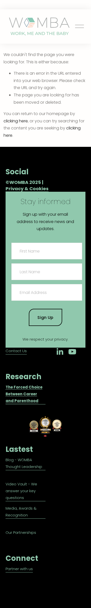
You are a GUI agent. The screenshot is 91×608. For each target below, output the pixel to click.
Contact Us (16, 350)
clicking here (16, 121)
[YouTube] (72, 352)
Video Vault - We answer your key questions (21, 490)
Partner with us (19, 568)
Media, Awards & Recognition (21, 512)
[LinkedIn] (60, 352)
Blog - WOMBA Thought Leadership (24, 463)
